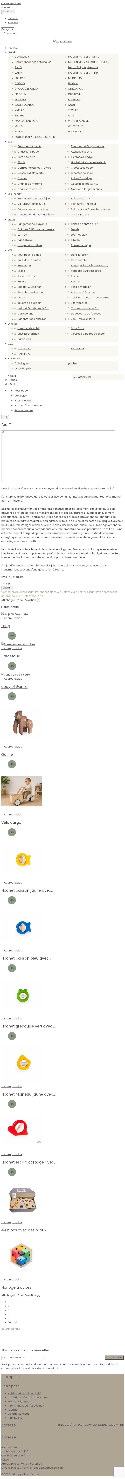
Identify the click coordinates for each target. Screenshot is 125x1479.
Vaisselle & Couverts (31, 173)
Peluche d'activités (30, 146)
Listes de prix (23, 368)
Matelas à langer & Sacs (86, 189)
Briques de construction (33, 209)
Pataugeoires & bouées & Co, (89, 265)
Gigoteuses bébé (82, 168)
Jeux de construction (31, 292)
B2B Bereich (14, 358)
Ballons (22, 281)
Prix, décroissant (106, 592)
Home (11, 219)
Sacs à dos (77, 328)
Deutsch (13, 18)
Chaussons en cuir (29, 189)
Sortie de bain (26, 157)
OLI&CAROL (75, 89)
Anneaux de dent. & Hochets (36, 214)
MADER (19, 115)
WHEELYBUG (75, 126)
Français (13, 22)
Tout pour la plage (29, 255)
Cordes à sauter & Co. (85, 308)
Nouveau (13, 48)
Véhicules (20, 396)
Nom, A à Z (57, 592)
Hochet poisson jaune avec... (27, 890)
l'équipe (13, 1410)
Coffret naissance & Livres (34, 168)
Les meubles (79, 235)
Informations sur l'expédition (26, 1406)
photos (72, 363)
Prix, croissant (87, 592)
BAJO (18, 67)
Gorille (7, 754)
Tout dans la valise (29, 260)
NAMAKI (73, 83)
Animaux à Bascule (83, 292)
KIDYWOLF (77, 348)
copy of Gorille (14, 686)
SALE (10, 343)
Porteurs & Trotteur (83, 204)
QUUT (71, 105)
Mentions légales (18, 1401)
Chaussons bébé (28, 152)
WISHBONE (75, 131)
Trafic (21, 271)
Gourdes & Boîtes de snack (88, 334)
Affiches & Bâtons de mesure (36, 229)
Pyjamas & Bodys (82, 157)
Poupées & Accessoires (86, 271)
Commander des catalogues (33, 62)
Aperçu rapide (11, 618)
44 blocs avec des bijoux (23, 1230)
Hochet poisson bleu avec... (26, 958)
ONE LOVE (74, 94)
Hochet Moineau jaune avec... (28, 1094)
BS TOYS (20, 78)
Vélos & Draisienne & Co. (33, 308)
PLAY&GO (74, 99)
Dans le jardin (79, 255)
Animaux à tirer (80, 198)
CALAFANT (24, 348)
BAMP (18, 73)
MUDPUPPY (75, 78)
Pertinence (42, 592)
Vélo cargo (11, 822)
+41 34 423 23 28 (31, 1464)
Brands (12, 52)
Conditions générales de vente (27, 1397)
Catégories (22, 57)
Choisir (7, 587)
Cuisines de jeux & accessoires (90, 297)
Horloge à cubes (16, 1287)
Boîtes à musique (81, 178)
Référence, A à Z (12, 596)
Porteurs (76, 281)
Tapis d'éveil (25, 240)
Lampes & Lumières (30, 245)
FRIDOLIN (20, 94)
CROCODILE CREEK (26, 89)
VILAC (71, 115)
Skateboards (79, 303)
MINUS (19, 126)
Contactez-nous (11, 3)
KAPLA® (19, 110)
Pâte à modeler (81, 287)
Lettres (22, 235)
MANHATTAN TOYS (26, 121)
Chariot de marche (30, 184)
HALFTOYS (24, 354)
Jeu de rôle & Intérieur (28, 405)
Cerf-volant (25, 313)
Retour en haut (12, 1329)
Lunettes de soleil (82, 173)
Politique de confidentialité (25, 1393)
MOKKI (19, 131)
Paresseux (10, 656)
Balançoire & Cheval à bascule (90, 209)
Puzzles (75, 276)
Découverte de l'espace (86, 313)
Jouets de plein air (29, 303)
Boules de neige (81, 245)
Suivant (13, 1322)
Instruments (79, 260)
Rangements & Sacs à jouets (36, 198)
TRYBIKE (73, 110)
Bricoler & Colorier (29, 287)
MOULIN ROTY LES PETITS (83, 57)
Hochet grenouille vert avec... (28, 1026)
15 (9, 1318)
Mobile (75, 229)
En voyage (24, 265)
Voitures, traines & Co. (32, 204)
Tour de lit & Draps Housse (87, 146)
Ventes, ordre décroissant (18, 592)
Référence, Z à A (33, 596)
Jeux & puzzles (23, 410)
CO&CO (20, 83)
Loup (5, 625)
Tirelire (75, 240)
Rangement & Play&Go (32, 224)
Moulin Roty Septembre (83, 67)
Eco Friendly (14, 194)
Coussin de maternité (84, 184)
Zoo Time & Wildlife (83, 319)
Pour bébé (21, 390)
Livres (21, 297)
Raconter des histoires (32, 319)
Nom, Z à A (71, 592)
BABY (11, 141)
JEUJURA (20, 99)
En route (12, 323)
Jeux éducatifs (23, 400)
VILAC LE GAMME (78, 121)
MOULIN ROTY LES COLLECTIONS (35, 137)
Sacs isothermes (28, 334)
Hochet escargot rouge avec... (28, 1162)
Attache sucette (81, 152)
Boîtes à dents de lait (84, 224)
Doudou (22, 178)
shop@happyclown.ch (48, 1468)
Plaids (21, 162)
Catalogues (22, 363)
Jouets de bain (27, 276)
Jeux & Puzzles (80, 214)
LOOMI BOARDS (24, 105)
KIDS (10, 250)
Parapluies (24, 339)
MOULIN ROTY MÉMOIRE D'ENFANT (89, 62)
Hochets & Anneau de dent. (88, 162)
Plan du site (15, 1418)
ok (5, 417)
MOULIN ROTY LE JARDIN (83, 73)
